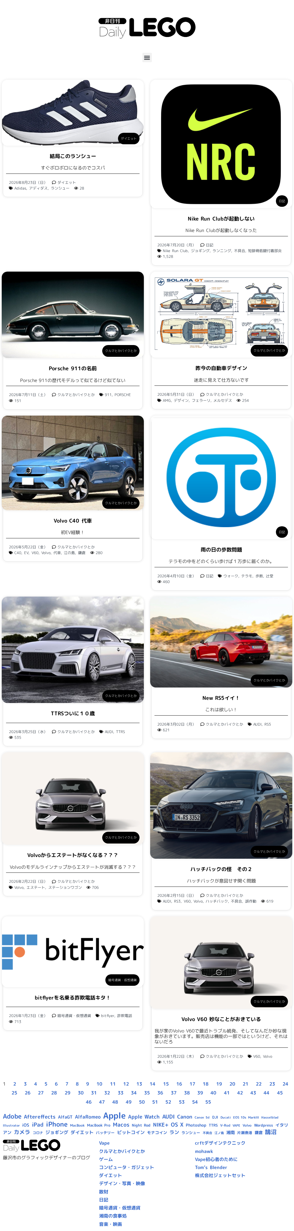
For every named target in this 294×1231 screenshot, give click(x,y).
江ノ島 (219, 1133)
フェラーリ (201, 400)
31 (94, 1093)
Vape (104, 1143)
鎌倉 (82, 552)
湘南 (230, 1132)
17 (192, 1084)
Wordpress (263, 1125)
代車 (57, 552)
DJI (215, 1117)
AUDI (109, 731)
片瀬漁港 (244, 1132)
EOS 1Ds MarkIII (246, 1117)
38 (187, 1093)
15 (166, 1084)
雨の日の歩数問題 (221, 549)
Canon (184, 1116)
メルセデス (222, 400)
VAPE (236, 1125)
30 (81, 1093)
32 (107, 1093)
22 (259, 1084)
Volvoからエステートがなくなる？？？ (72, 855)
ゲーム (106, 1159)
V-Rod (225, 1125)
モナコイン (157, 1132)
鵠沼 (270, 1132)
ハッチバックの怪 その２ (221, 869)
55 (208, 1102)
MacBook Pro (98, 1125)
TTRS (120, 731)
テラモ (246, 576)
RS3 (177, 901)
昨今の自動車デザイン (221, 368)
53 (182, 1102)
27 (41, 1093)
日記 (282, 201)
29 (67, 1093)
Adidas (20, 188)
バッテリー (105, 1132)
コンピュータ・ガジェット (126, 1167)
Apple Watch (144, 1116)
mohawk (204, 1151)
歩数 (259, 576)
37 (174, 1093)
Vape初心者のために (216, 1159)
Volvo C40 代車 (73, 520)
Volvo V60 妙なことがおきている (221, 1019)
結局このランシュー (73, 156)
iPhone (57, 1124)
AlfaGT (65, 1117)
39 (200, 1093)
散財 (103, 1192)
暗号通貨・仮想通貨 (122, 980)
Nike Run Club (175, 250)
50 (142, 1102)
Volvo (46, 552)
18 (205, 1084)
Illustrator (11, 1125)
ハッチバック (217, 901)
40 (213, 1093)
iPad (38, 1124)
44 (266, 1093)
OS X (177, 1124)
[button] (147, 57)
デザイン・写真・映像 (122, 1183)
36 (160, 1093)
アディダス (38, 188)
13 (139, 1084)
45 (280, 1093)
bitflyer (107, 1015)
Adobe (12, 1116)
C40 (17, 552)
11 (113, 1084)
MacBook (77, 1125)
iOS (25, 1125)
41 (227, 1093)
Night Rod (141, 1125)
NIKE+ (161, 1124)
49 (128, 1102)
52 (168, 1102)
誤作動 (250, 901)
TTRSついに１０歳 (73, 713)
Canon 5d (202, 1117)
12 (126, 1084)
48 (115, 1102)
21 (245, 1084)
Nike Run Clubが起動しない (221, 218)
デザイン (181, 400)
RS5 (267, 724)
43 (253, 1093)
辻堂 (269, 576)
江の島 (69, 552)
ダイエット (129, 138)
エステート (35, 887)
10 (99, 1084)
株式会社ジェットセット (220, 1175)
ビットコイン (131, 1132)
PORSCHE (123, 394)
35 (147, 1093)
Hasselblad (269, 1117)
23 (272, 1084)
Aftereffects (39, 1116)
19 (219, 1084)
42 (240, 1093)
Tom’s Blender (211, 1167)
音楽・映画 (110, 1224)
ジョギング (200, 250)
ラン (174, 1132)
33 (120, 1093)
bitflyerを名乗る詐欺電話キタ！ (73, 997)
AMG (167, 400)
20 (232, 1084)
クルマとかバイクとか (121, 350)
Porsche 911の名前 (72, 368)
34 (134, 1093)
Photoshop (196, 1125)
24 (285, 1084)
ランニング (221, 250)
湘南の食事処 (113, 1216)
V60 (35, 552)
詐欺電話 (124, 1015)
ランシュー (60, 188)
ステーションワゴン (65, 887)
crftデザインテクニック (220, 1143)
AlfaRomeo (88, 1116)
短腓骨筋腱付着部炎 (265, 250)
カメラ (22, 1132)
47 (102, 1102)
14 (152, 1084)
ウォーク (230, 576)
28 (54, 1093)
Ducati (225, 1117)
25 (14, 1093)
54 (195, 1102)
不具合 (239, 250)
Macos (121, 1124)
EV (26, 552)
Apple (114, 1115)
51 (155, 1102)
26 (27, 1093)
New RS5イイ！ (221, 698)
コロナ (38, 1132)
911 (108, 394)
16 (179, 1084)
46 (89, 1102)
